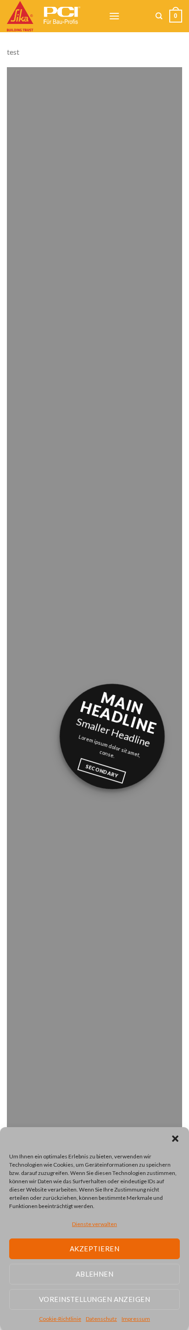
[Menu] (114, 16)
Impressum (136, 1318)
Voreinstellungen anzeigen (94, 1299)
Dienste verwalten (94, 1224)
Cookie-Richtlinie (60, 1318)
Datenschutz (101, 1318)
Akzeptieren (94, 1248)
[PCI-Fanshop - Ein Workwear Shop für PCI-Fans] (51, 16)
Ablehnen (95, 1274)
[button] (175, 1138)
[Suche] (159, 16)
